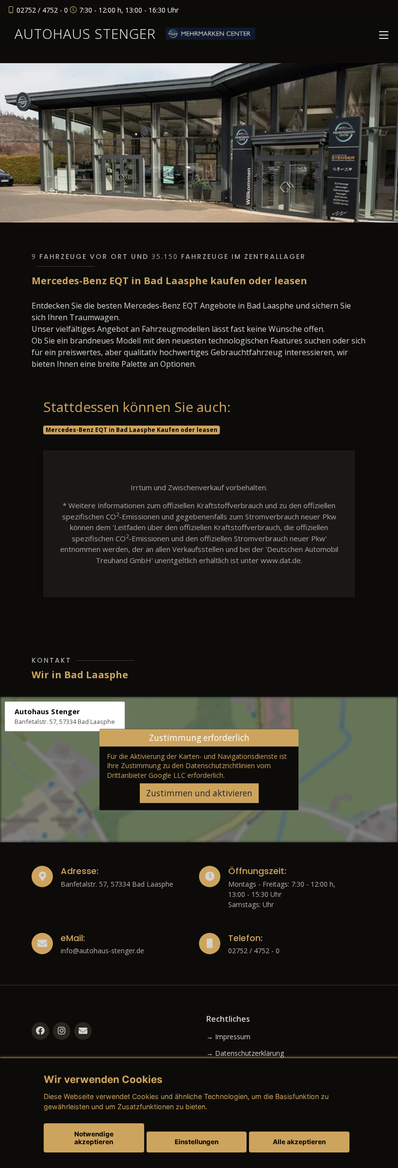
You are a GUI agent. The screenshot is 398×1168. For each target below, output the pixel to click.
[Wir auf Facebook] (40, 1031)
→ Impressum (228, 1036)
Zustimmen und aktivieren (199, 793)
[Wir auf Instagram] (61, 1031)
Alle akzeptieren (299, 1142)
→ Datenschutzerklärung (245, 1053)
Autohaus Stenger (85, 33)
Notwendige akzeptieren (94, 1138)
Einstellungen (196, 1142)
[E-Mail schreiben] (83, 1031)
